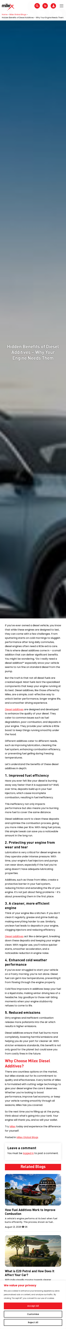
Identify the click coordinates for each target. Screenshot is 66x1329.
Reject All (33, 1322)
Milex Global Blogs (17, 14)
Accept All (33, 1305)
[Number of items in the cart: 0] (45, 6)
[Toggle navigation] (61, 6)
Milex (13, 1126)
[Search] (37, 6)
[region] (33, 1304)
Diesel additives (14, 709)
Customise (33, 1314)
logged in (28, 1153)
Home (4, 14)
